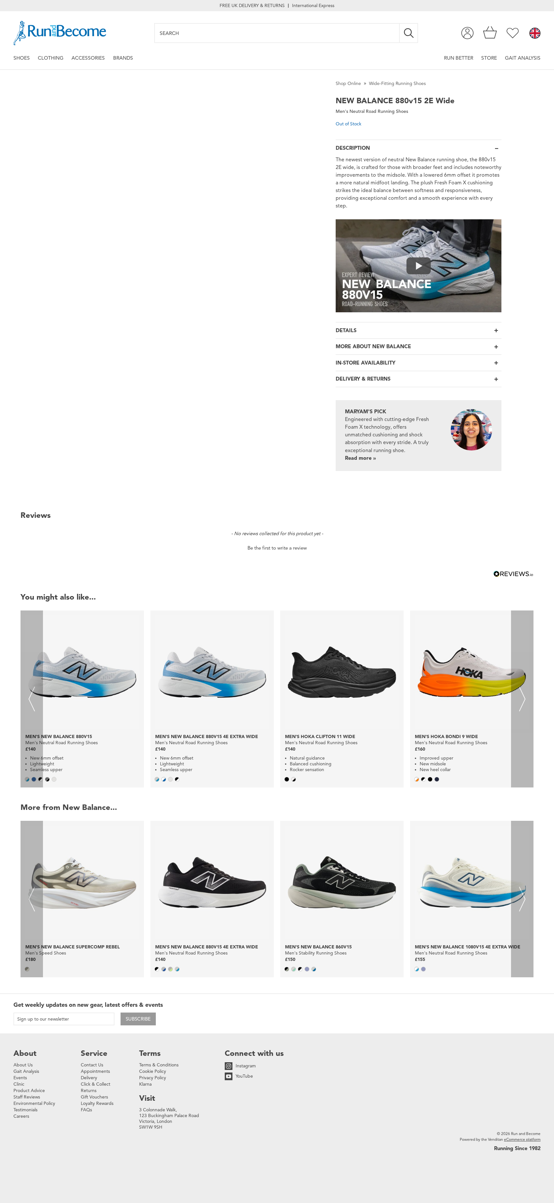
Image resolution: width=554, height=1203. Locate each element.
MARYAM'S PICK (365, 411)
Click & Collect (95, 1084)
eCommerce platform (522, 1139)
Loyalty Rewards (97, 1103)
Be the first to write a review (277, 548)
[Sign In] (467, 33)
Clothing (50, 58)
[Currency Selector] (535, 34)
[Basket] (490, 33)
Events (20, 1078)
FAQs (86, 1110)
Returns (89, 1090)
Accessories (88, 58)
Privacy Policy (152, 1078)
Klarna (145, 1084)
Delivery (89, 1078)
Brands (123, 58)
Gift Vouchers (94, 1097)
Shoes (21, 58)
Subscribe (138, 1019)
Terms (150, 1053)
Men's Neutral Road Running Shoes (372, 111)
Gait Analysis (523, 58)
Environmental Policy (34, 1103)
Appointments (95, 1071)
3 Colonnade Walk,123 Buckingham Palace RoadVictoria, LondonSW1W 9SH (169, 1118)
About (25, 1053)
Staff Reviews (26, 1097)
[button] (277, 547)
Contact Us (92, 1065)
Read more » (360, 458)
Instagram (246, 1066)
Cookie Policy (152, 1071)
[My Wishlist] (513, 33)
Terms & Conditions (159, 1065)
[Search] (409, 33)
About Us (23, 1065)
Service (94, 1053)
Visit (147, 1098)
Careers (21, 1116)
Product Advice (29, 1090)
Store (489, 58)
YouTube (244, 1076)
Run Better (458, 58)
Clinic (18, 1084)
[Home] (59, 33)
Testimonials (25, 1110)
